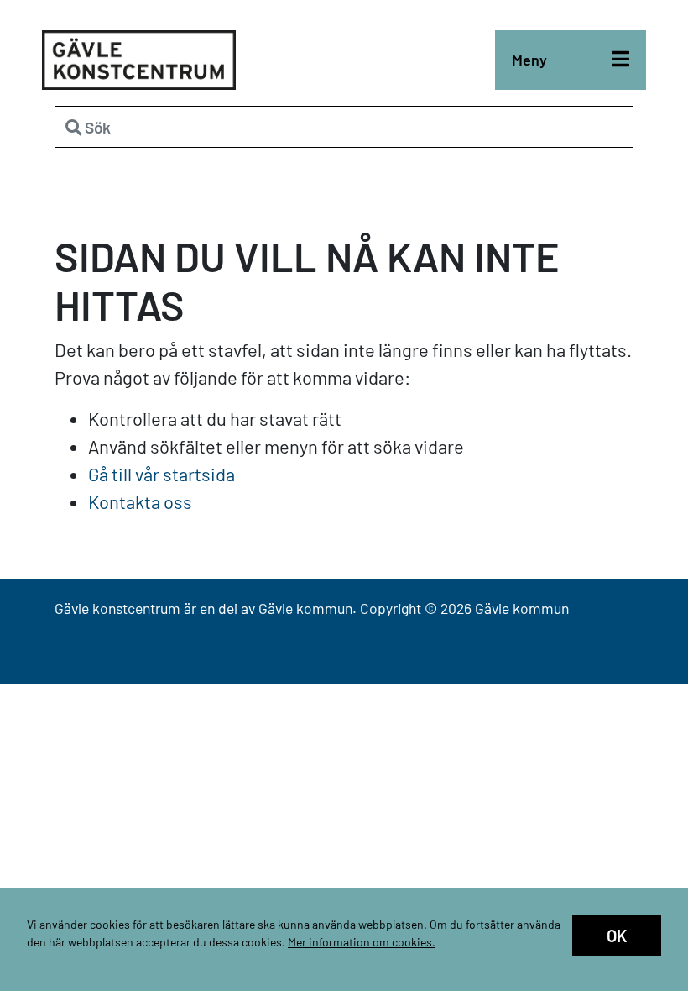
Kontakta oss (140, 501)
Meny (529, 59)
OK (617, 935)
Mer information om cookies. (361, 942)
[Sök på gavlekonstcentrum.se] (344, 127)
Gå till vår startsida (161, 474)
